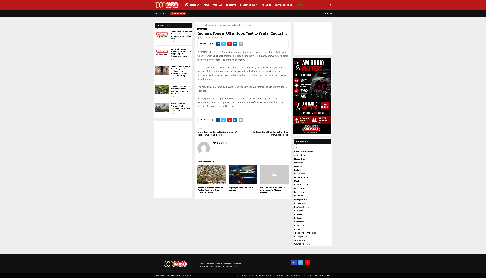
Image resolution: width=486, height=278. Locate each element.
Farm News (299, 163)
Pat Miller (298, 214)
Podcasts (298, 218)
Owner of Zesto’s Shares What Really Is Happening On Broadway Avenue (181, 52)
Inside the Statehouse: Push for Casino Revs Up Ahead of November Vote (181, 35)
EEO (287, 275)
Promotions (299, 222)
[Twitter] (300, 262)
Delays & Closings (283, 5)
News (206, 5)
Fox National (299, 174)
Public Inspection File (322, 275)
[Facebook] (294, 262)
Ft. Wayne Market (301, 177)
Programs (217, 5)
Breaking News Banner (303, 151)
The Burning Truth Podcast (305, 233)
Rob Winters (299, 226)
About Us (266, 5)
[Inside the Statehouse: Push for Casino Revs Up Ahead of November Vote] (162, 35)
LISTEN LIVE (195, 5)
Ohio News (298, 211)
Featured (298, 166)
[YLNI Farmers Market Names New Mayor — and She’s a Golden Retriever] (162, 89)
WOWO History (300, 240)
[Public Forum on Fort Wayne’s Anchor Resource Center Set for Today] (162, 107)
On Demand (231, 5)
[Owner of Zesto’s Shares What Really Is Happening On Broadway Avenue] (162, 52)
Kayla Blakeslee (205, 38)
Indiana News (202, 29)
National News (300, 203)
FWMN (297, 181)
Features (298, 170)
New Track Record (301, 207)
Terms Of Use (307, 275)
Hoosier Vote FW (301, 185)
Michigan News (300, 200)
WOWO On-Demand (302, 244)
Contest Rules (278, 275)
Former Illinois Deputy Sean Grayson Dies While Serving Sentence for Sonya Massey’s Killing (181, 71)
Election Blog (299, 159)
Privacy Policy (295, 275)
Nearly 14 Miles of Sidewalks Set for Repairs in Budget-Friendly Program (211, 190)
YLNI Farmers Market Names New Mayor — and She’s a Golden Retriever (180, 89)
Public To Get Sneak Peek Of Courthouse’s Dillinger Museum (273, 190)
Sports (297, 229)
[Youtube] (307, 262)
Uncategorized (300, 237)
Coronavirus (299, 155)
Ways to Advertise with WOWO (260, 275)
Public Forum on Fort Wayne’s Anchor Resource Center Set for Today (180, 107)
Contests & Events (249, 5)
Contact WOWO (241, 275)
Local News (299, 196)
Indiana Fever (300, 188)
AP (295, 148)
